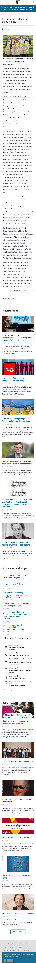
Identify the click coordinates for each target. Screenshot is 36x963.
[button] (18, 932)
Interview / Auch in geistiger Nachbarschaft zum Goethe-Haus (16, 419)
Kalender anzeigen (8, 690)
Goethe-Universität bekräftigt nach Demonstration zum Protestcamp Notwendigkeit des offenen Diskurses (16, 615)
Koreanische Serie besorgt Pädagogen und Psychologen (14, 379)
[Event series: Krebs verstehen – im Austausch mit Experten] (17, 668)
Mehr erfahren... (17, 956)
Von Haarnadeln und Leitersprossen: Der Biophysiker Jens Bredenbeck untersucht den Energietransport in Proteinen (17, 503)
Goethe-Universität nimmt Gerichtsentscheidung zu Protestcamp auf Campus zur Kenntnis (13, 628)
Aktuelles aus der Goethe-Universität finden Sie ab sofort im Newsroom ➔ (18, 8)
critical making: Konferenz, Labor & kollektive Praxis (20, 664)
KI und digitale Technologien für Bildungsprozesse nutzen (15, 722)
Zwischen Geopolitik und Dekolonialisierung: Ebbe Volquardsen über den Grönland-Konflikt (18, 337)
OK (5, 960)
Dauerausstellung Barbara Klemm (19, 655)
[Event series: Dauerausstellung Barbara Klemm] (16, 653)
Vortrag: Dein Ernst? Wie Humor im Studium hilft (16, 800)
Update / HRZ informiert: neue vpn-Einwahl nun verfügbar (16, 576)
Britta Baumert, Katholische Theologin (18, 913)
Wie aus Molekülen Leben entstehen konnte (17, 876)
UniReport (8, 299)
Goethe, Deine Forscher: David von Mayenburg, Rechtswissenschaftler (16, 462)
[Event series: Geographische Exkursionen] (17, 676)
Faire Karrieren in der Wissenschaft (17, 837)
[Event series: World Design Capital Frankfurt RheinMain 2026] (10, 660)
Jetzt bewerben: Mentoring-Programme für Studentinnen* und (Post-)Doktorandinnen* (16, 594)
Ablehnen (10, 960)
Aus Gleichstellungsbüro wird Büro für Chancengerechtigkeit (16, 604)
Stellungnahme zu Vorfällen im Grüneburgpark (14, 585)
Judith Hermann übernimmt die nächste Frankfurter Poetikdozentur (16, 543)
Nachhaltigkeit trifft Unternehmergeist (18, 761)
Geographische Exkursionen (17, 678)
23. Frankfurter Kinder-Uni (17, 686)
